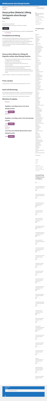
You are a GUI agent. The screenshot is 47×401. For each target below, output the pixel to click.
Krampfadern (37, 98)
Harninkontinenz (38, 85)
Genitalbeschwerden (39, 75)
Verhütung (37, 146)
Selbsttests (37, 133)
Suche (6, 388)
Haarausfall (37, 84)
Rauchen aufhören (38, 120)
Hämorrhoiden (37, 83)
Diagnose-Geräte (38, 62)
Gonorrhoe (37, 80)
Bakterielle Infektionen (39, 47)
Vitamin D (37, 148)
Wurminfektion (37, 155)
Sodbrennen (37, 134)
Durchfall (36, 66)
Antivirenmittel (37, 43)
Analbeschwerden (38, 36)
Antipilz (36, 42)
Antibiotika (37, 40)
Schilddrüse (37, 125)
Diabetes (37, 61)
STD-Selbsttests (38, 137)
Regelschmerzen (38, 121)
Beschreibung (8, 32)
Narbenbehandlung (38, 110)
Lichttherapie (37, 101)
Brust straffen (37, 52)
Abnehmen (37, 34)
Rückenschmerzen (38, 119)
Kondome (37, 94)
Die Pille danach (38, 63)
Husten (36, 90)
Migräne (36, 106)
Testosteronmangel (38, 139)
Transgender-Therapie (39, 141)
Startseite (4, 6)
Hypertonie (37, 92)
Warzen (36, 151)
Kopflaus (36, 96)
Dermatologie (37, 60)
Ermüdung (37, 69)
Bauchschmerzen (38, 48)
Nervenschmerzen (38, 111)
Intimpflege (37, 93)
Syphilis (36, 138)
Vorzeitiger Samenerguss (39, 150)
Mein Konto (7, 387)
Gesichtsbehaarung (38, 79)
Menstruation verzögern (39, 105)
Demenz (36, 58)
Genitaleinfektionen (38, 76)
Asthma (36, 44)
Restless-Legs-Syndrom (39, 123)
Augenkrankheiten (38, 45)
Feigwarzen (37, 70)
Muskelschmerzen (38, 108)
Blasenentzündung (38, 49)
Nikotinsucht (37, 112)
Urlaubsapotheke (11, 6)
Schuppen (37, 129)
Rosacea (36, 124)
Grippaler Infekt (38, 81)
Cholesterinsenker (38, 56)
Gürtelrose (37, 72)
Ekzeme (36, 67)
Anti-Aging (37, 38)
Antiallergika (37, 39)
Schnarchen (37, 128)
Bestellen (6, 28)
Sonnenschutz (37, 135)
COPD (36, 57)
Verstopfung (37, 147)
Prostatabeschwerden (39, 117)
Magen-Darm (37, 103)
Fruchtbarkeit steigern (39, 71)
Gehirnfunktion (37, 74)
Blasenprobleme (38, 51)
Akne (36, 35)
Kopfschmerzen (38, 97)
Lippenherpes (37, 102)
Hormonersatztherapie (39, 89)
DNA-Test (36, 65)
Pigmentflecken (38, 114)
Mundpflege (37, 107)
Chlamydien (37, 54)
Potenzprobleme (38, 116)
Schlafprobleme (38, 126)
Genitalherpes (37, 78)
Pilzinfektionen (38, 115)
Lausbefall (37, 99)
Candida (36, 53)
